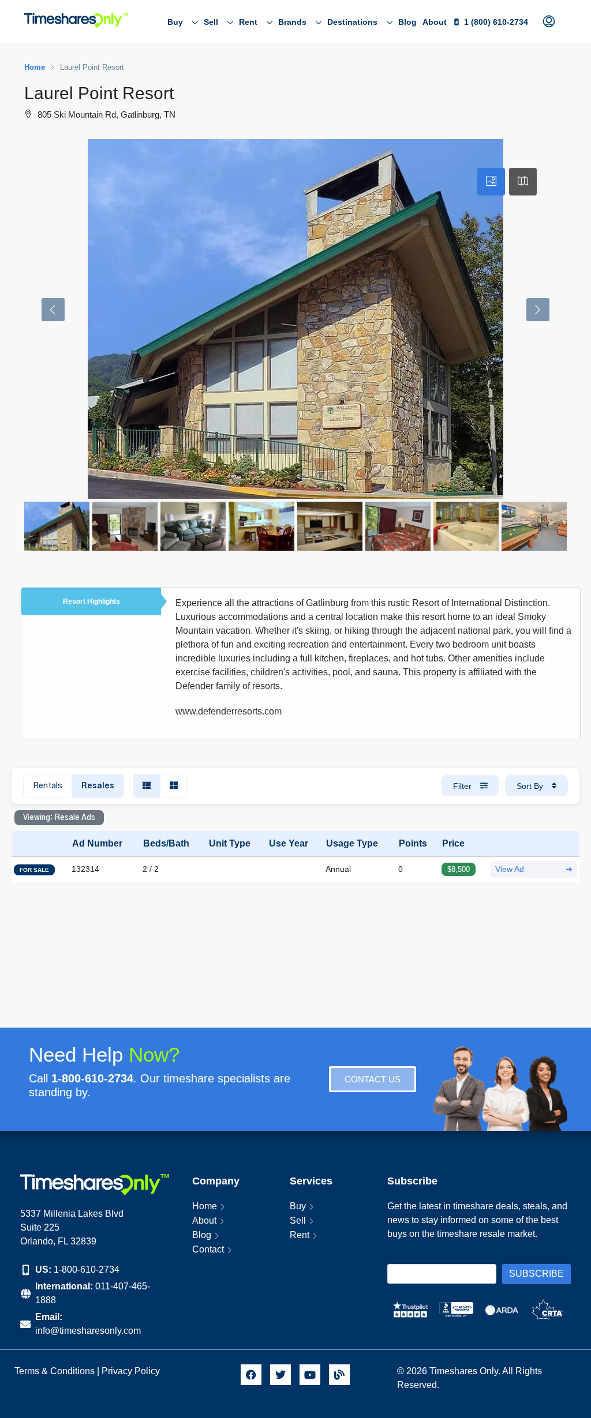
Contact (208, 1249)
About (434, 22)
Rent (248, 22)
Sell (211, 22)
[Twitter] (280, 1374)
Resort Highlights (91, 601)
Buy (175, 22)
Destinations (352, 22)
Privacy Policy (132, 1371)
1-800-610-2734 (86, 1269)
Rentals (47, 786)
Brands (292, 22)
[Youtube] (310, 1374)
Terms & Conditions (54, 1371)
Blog (407, 22)
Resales (97, 786)
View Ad (534, 869)
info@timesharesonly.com (88, 1331)
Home (204, 1206)
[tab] (491, 181)
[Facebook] (251, 1374)
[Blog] (339, 1374)
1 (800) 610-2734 (496, 22)
